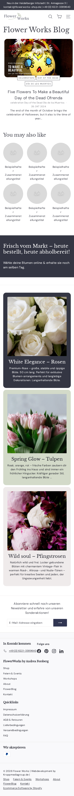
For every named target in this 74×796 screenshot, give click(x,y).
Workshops (10, 678)
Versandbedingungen (15, 730)
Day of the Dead (48, 78)
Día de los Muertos (38, 84)
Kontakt (8, 694)
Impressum (10, 709)
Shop (6, 668)
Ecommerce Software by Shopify (22, 788)
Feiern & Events (12, 673)
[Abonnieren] (60, 623)
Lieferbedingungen (14, 725)
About (7, 684)
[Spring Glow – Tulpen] (37, 423)
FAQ (5, 735)
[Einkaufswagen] (59, 16)
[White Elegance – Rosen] (37, 326)
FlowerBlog (10, 689)
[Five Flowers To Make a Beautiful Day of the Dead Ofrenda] (38, 58)
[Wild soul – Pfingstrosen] (37, 520)
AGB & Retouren (12, 719)
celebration (26, 78)
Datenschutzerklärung (16, 714)
